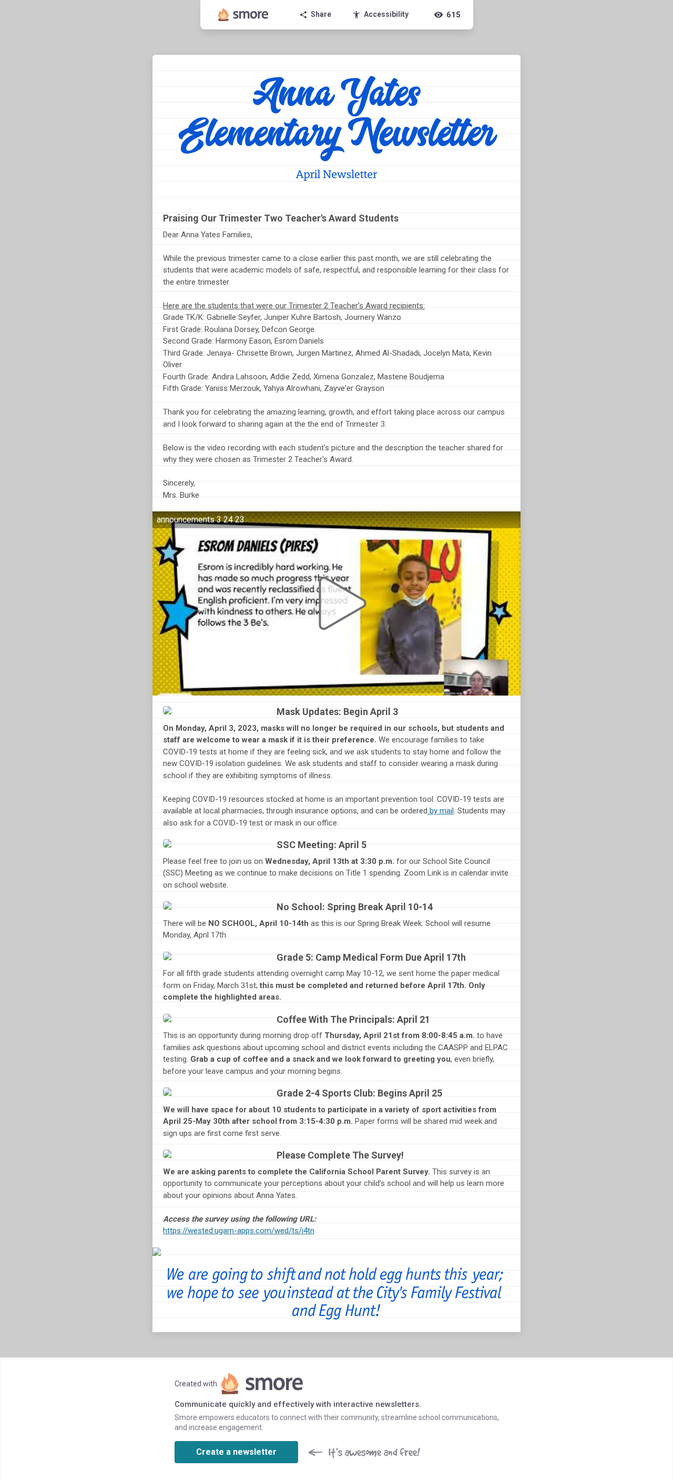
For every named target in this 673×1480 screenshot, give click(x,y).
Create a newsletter (236, 1452)
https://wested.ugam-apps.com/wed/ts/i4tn (238, 1230)
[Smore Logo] (243, 14)
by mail (442, 810)
